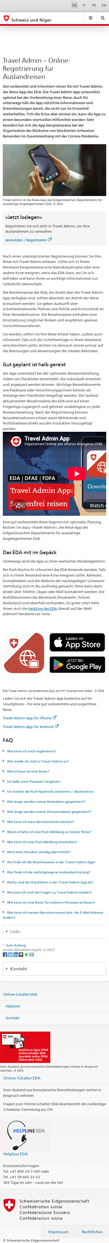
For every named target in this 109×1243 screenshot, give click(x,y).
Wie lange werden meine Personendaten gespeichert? (48, 812)
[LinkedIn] (16, 954)
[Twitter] (10, 954)
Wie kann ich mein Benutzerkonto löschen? (40, 822)
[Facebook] (5, 954)
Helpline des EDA (43, 608)
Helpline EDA (15, 1153)
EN (104, 5)
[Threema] (21, 954)
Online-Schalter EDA (20, 994)
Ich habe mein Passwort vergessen (33, 781)
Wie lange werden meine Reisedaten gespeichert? (45, 801)
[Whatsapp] (26, 954)
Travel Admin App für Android (28, 726)
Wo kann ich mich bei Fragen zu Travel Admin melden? (49, 892)
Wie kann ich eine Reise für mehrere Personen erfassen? (50, 902)
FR (94, 5)
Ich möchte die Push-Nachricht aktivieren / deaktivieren (50, 791)
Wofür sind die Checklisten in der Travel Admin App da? (49, 882)
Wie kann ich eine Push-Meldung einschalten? (41, 842)
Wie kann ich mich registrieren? (31, 751)
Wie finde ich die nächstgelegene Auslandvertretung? (48, 872)
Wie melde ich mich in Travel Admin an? (37, 761)
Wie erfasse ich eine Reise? (27, 771)
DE (74, 5)
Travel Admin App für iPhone (27, 718)
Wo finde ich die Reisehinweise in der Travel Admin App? (50, 862)
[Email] (31, 954)
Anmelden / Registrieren (26, 240)
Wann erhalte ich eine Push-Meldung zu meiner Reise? (48, 832)
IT (84, 5)
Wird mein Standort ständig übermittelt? (38, 852)
